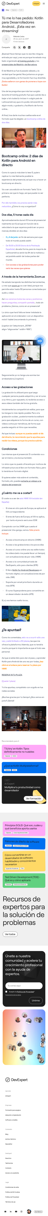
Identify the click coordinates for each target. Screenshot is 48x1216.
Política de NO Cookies (12, 1192)
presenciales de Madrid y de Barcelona (19, 64)
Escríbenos (38, 1212)
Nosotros (8, 1158)
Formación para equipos (13, 1110)
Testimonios (9, 1163)
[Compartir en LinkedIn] (29, 47)
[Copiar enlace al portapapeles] (15, 47)
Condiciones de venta (12, 1187)
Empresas (8, 1105)
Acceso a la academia (12, 1173)
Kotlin (21, 10)
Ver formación (33, 798)
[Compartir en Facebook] (24, 47)
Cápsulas (14, 10)
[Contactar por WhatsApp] (29, 1211)
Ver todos (10, 934)
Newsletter (8, 1144)
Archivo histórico (10, 1139)
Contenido (8, 1129)
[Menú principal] (43, 3)
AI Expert (36, 3)
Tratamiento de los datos (13, 995)
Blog (7, 10)
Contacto (8, 1168)
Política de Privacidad (25, 992)
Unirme (36, 1000)
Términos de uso (10, 1202)
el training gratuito (26, 61)
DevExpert (8, 1153)
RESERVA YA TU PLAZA (12, 675)
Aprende (8, 1091)
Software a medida (11, 1120)
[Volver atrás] (3, 10)
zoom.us (16, 285)
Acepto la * (22, 992)
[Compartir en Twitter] (19, 47)
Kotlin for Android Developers (25, 570)
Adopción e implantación (13, 1115)
